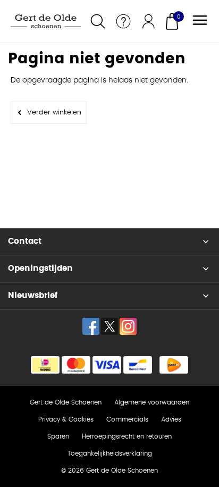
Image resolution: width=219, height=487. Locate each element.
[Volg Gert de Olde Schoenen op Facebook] (90, 326)
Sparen (58, 436)
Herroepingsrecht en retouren (127, 436)
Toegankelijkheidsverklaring (110, 453)
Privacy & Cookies (66, 419)
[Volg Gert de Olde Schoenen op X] (109, 326)
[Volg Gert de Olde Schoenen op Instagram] (128, 326)
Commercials (127, 419)
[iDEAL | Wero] (45, 365)
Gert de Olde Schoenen (66, 402)
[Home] (46, 21)
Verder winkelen (54, 112)
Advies (171, 419)
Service (123, 21)
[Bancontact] (137, 365)
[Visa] (106, 365)
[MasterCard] (76, 365)
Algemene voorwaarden (151, 402)
